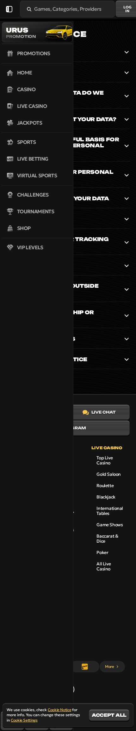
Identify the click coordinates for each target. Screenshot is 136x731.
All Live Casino (103, 566)
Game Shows (109, 525)
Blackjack (105, 497)
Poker (102, 552)
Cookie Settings (24, 720)
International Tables (109, 510)
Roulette (105, 485)
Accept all (109, 715)
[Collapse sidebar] (9, 9)
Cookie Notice (59, 709)
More (109, 666)
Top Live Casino (104, 460)
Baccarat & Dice (107, 538)
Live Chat (103, 412)
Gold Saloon (108, 474)
